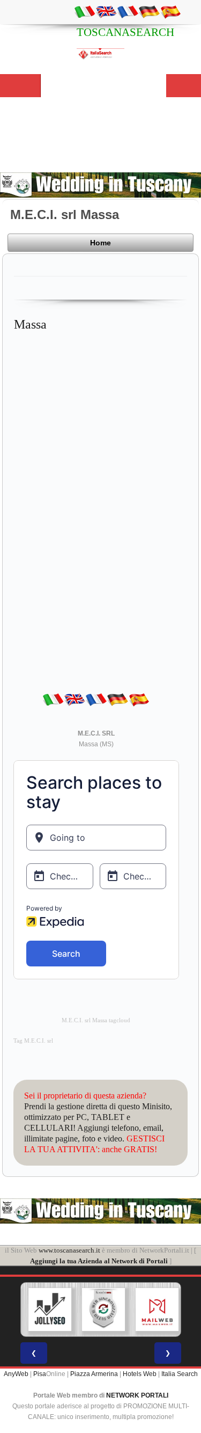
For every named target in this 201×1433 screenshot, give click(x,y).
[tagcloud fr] (127, 11)
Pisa (39, 1374)
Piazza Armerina (94, 1374)
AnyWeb (16, 1374)
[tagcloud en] (106, 11)
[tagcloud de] (149, 11)
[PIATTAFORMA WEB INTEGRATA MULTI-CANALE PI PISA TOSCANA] (102, 1309)
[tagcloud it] (84, 11)
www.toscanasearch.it (69, 1250)
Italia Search (179, 1374)
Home (100, 242)
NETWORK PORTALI (137, 1395)
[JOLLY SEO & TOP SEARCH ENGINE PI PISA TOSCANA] (48, 1309)
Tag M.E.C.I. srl (33, 1041)
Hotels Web (140, 1374)
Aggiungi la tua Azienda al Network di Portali (99, 1261)
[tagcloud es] (170, 11)
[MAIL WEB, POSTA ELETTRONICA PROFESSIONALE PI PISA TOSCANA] (156, 1309)
